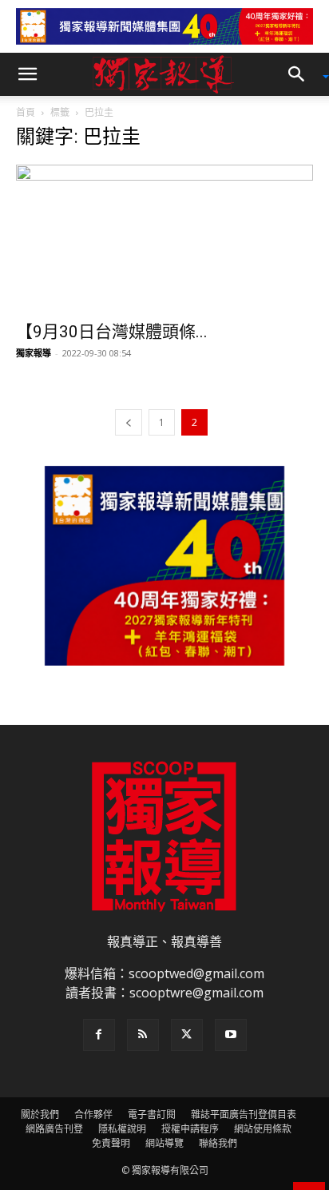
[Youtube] (231, 1035)
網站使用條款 (262, 1129)
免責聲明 (111, 1143)
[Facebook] (99, 1035)
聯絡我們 (218, 1143)
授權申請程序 (190, 1129)
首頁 (25, 112)
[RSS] (143, 1035)
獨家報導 (33, 353)
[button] (27, 74)
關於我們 (40, 1114)
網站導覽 (164, 1143)
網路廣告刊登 (54, 1129)
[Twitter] (187, 1035)
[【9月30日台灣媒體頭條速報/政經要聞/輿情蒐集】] (164, 238)
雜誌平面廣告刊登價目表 (243, 1114)
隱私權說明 (122, 1129)
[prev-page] (128, 422)
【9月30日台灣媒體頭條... (112, 331)
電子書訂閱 (152, 1114)
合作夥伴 (93, 1114)
